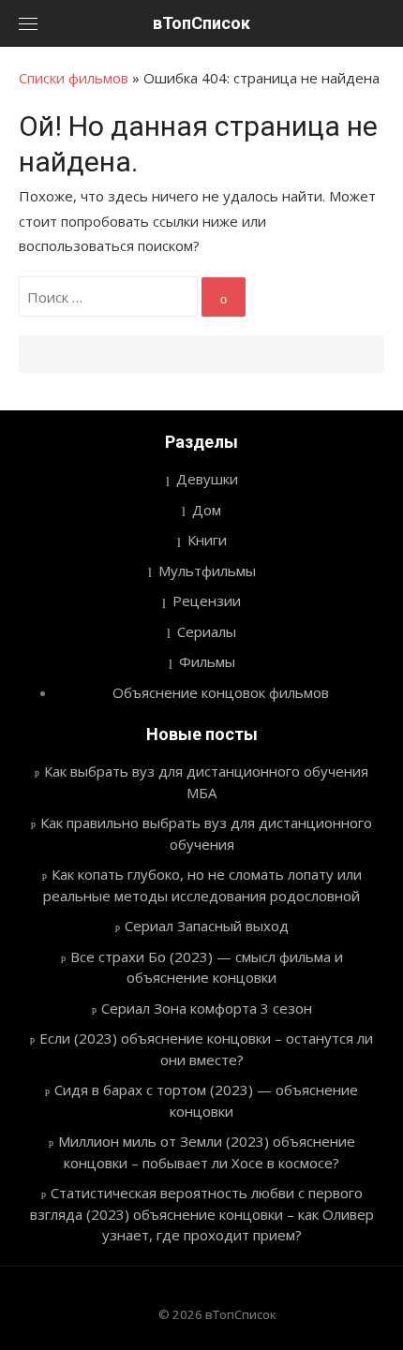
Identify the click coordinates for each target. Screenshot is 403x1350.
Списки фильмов (73, 77)
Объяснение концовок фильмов (220, 692)
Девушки (207, 478)
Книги (207, 539)
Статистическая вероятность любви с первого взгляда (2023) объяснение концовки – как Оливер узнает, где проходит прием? (202, 1213)
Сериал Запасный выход (207, 925)
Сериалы (206, 631)
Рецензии (206, 600)
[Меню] (28, 23)
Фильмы (207, 661)
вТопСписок (201, 23)
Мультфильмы (207, 570)
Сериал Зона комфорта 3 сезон (206, 1008)
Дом (206, 509)
